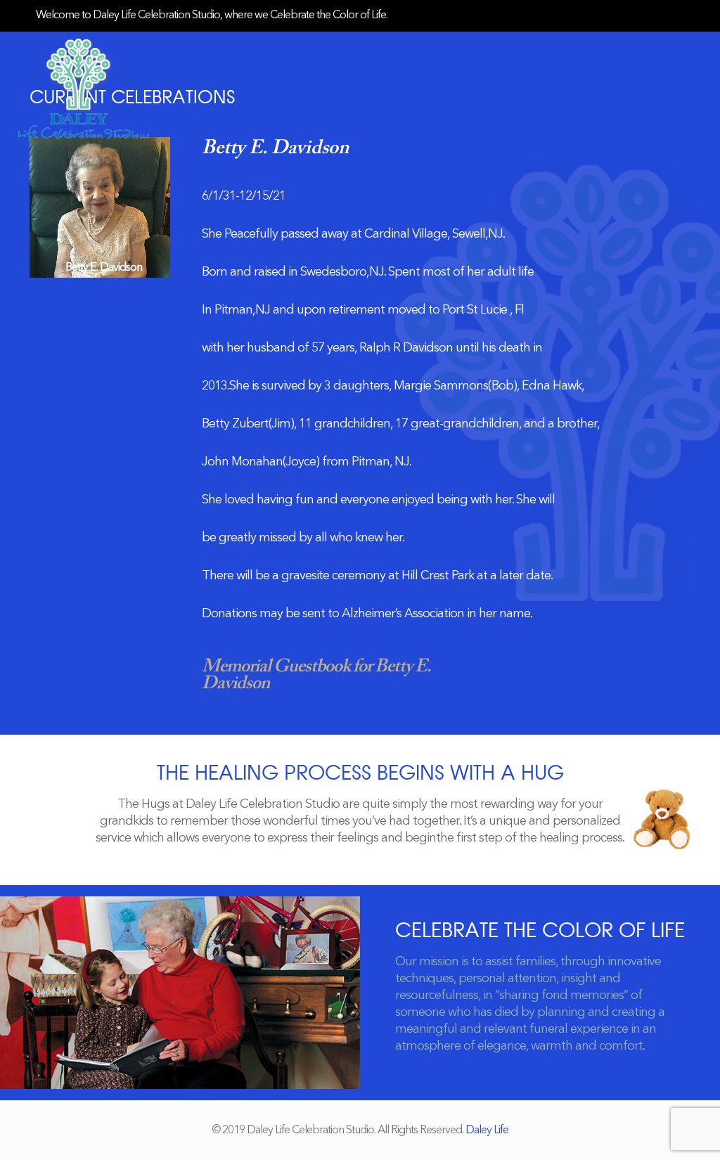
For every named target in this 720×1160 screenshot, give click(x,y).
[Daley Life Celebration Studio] (84, 88)
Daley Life (486, 1130)
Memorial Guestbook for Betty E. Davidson (316, 675)
